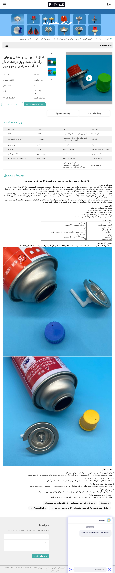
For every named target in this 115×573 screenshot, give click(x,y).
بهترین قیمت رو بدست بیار (34, 104)
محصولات (101, 39)
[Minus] (70, 520)
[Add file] (109, 569)
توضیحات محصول (62, 113)
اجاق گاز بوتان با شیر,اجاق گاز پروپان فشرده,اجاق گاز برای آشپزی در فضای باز (80, 508)
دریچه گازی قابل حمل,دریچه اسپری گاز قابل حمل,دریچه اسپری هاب (70, 503)
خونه (107, 39)
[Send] (71, 569)
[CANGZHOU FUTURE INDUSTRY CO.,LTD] (56, 4)
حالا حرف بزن (12, 104)
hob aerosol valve (38, 508)
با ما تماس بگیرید (40, 556)
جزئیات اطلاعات (94, 113)
